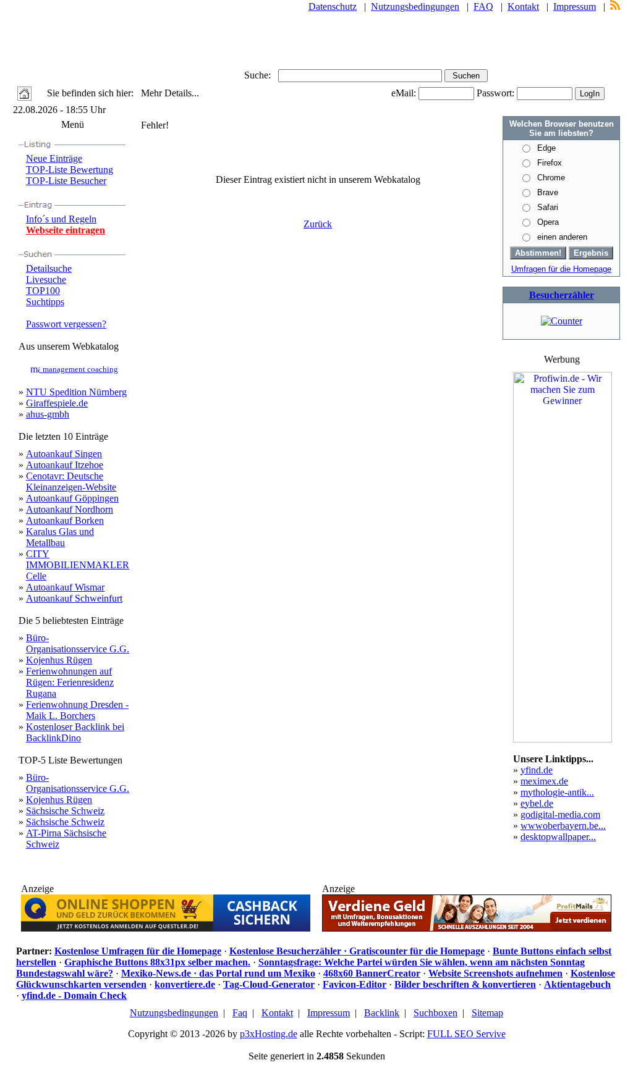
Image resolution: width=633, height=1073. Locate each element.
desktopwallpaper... (558, 836)
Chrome (551, 177)
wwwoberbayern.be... (563, 825)
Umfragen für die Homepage (561, 269)
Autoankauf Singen (64, 453)
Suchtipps (45, 302)
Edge (546, 148)
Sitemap (487, 1013)
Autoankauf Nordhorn (69, 509)
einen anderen (562, 237)
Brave (547, 192)
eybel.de (536, 803)
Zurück (318, 224)
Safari (547, 207)
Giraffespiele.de (57, 403)
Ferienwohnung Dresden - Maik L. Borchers (77, 710)
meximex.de (544, 781)
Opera (548, 222)
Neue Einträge (54, 158)
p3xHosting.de (268, 1034)
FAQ (483, 6)
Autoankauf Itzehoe (64, 465)
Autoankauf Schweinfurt (74, 598)
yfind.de (536, 770)
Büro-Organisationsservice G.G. (77, 643)
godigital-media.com (560, 814)
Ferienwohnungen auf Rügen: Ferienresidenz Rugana (70, 682)
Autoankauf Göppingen (72, 498)
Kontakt (523, 6)
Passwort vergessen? (66, 324)
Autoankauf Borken (65, 520)
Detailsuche (49, 268)
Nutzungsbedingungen (415, 6)
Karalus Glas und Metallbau (60, 537)
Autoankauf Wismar (65, 587)
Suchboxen (435, 1013)
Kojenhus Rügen (59, 660)
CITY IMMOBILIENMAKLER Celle (77, 565)
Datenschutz (332, 6)
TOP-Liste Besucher (66, 180)
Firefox (549, 162)
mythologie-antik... (557, 792)
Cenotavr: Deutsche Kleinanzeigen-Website (71, 481)
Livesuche (46, 279)
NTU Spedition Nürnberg (76, 392)
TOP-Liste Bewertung (69, 169)
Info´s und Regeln (61, 219)
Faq (239, 1013)
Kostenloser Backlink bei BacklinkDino (75, 732)
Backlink (381, 1013)
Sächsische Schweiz (65, 811)
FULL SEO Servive (466, 1034)
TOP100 (43, 290)
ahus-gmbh (47, 414)
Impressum (574, 6)
